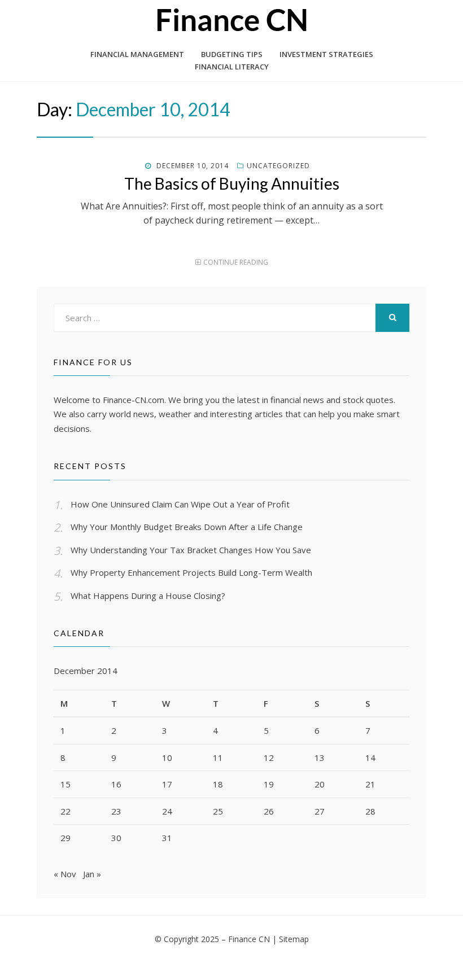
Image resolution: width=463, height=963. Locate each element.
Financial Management (137, 54)
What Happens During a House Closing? (148, 595)
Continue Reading (235, 262)
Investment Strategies (326, 54)
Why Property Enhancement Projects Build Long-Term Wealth (191, 572)
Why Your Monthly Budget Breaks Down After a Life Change (187, 526)
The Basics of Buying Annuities (231, 183)
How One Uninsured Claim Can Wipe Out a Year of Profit (180, 504)
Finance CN (249, 939)
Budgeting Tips (232, 54)
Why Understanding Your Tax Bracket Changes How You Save (191, 549)
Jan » (92, 873)
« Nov (65, 873)
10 (167, 757)
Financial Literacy (232, 67)
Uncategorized (278, 165)
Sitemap (294, 939)
